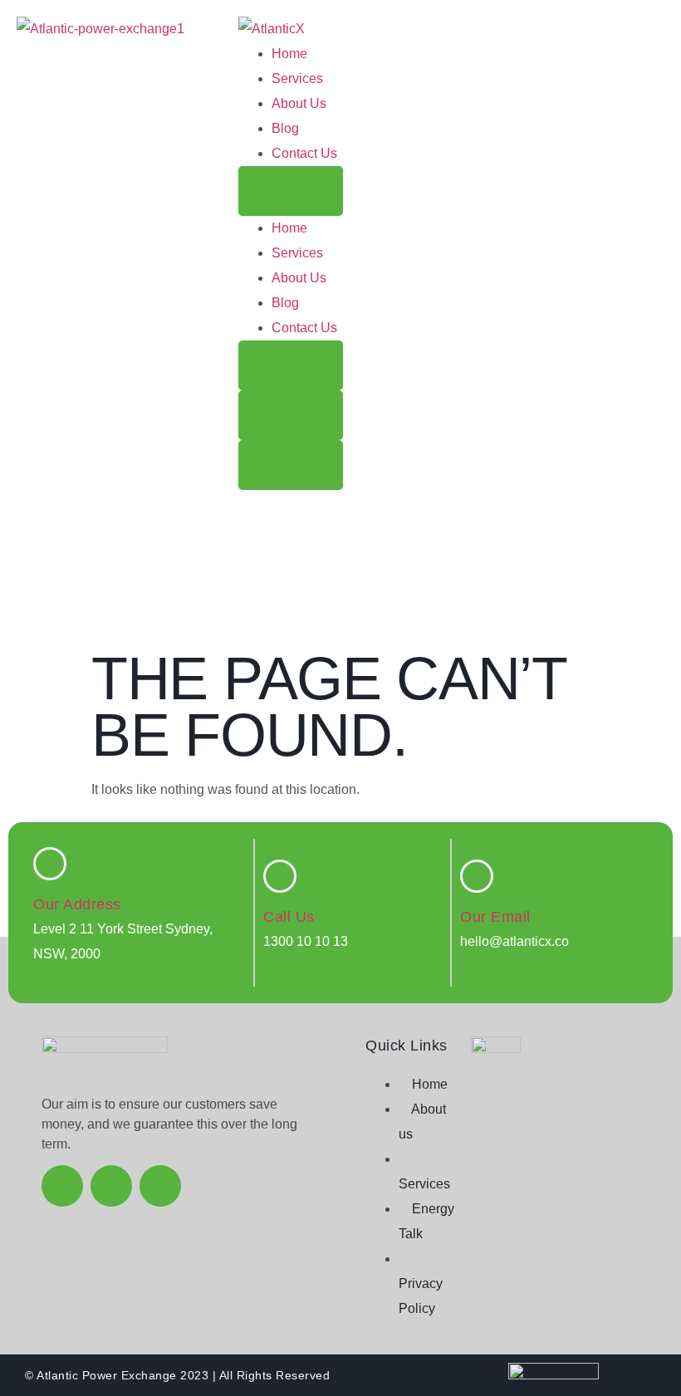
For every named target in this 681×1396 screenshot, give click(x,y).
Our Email (495, 917)
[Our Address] (49, 863)
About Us (299, 103)
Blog (285, 128)
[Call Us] (279, 876)
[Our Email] (476, 876)
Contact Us (304, 153)
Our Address (77, 904)
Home (289, 54)
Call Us (289, 917)
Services (297, 78)
